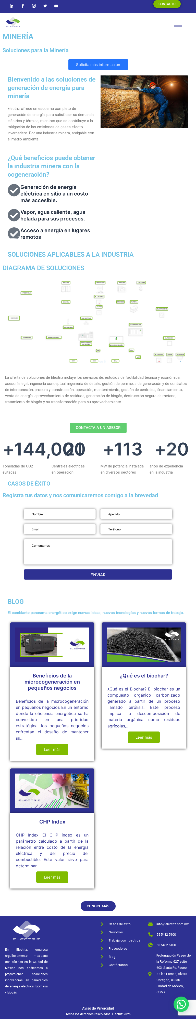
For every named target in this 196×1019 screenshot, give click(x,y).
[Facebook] (23, 6)
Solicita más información (98, 64)
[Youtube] (56, 6)
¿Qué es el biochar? (144, 676)
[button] (181, 1004)
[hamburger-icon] (178, 25)
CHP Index (52, 822)
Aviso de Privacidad (98, 1008)
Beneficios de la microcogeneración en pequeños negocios (52, 682)
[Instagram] (34, 6)
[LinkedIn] (11, 6)
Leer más (52, 749)
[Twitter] (45, 6)
